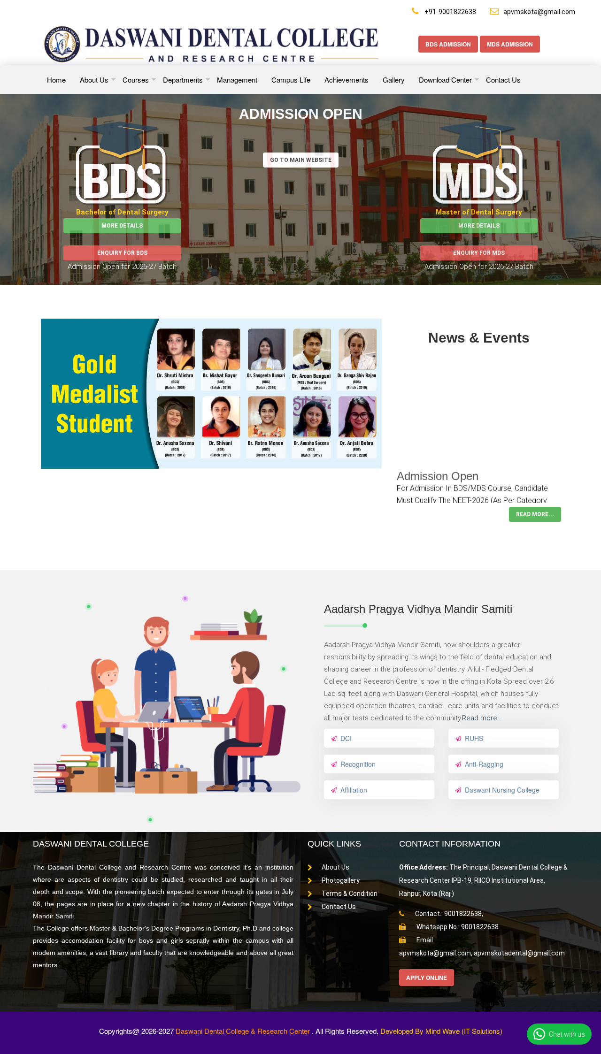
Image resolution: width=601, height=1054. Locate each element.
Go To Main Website (300, 160)
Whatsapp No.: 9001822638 (457, 927)
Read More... (535, 514)
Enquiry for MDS (479, 253)
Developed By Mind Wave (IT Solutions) (441, 1031)
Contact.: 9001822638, (448, 913)
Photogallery (341, 880)
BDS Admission (448, 44)
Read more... (481, 718)
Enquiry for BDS (122, 253)
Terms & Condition (350, 893)
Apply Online (426, 977)
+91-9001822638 (449, 11)
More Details (122, 225)
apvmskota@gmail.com (539, 11)
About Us (335, 867)
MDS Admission (510, 44)
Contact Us (339, 906)
